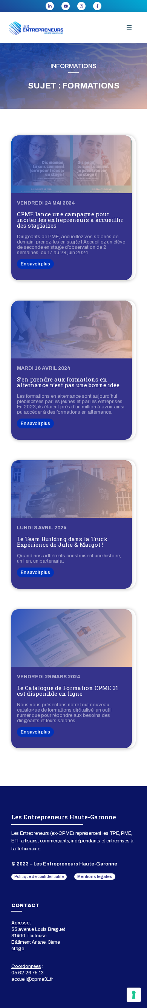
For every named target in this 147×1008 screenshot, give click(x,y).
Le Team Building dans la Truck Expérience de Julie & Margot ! (62, 541)
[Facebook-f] (97, 6)
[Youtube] (65, 6)
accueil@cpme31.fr (32, 979)
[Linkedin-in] (50, 6)
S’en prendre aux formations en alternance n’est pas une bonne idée (68, 382)
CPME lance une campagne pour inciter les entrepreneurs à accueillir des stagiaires (70, 219)
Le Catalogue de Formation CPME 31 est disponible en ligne (67, 690)
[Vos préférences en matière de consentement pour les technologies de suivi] (134, 995)
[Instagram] (81, 6)
